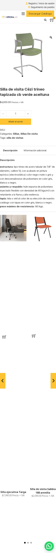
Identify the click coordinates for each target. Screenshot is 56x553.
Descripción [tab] (10, 150)
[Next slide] (53, 381)
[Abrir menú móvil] (23, 13)
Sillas (16, 133)
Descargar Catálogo (40, 13)
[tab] (25, 543)
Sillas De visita (29, 133)
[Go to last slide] (2, 381)
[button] (4, 337)
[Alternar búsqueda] (45, 20)
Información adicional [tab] (35, 150)
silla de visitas (15, 137)
